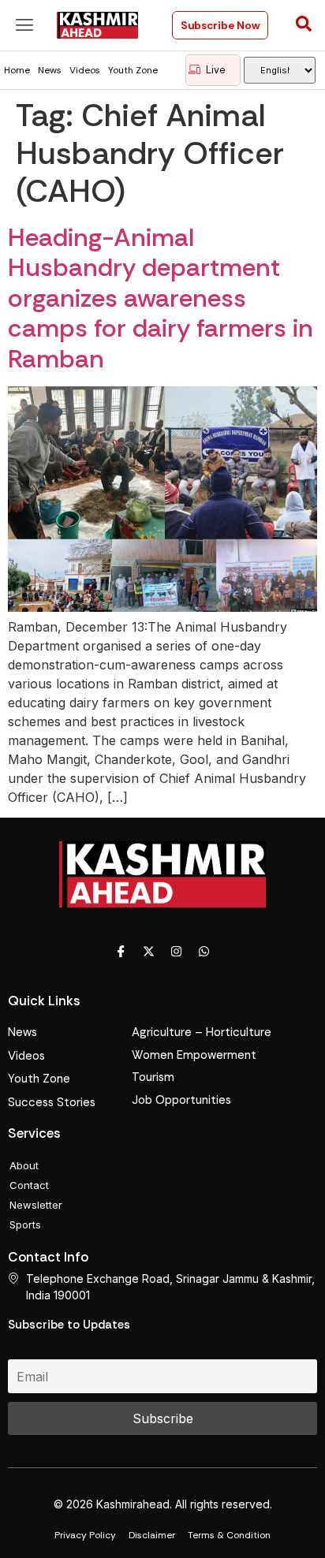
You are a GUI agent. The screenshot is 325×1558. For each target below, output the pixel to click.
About (24, 1165)
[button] (24, 24)
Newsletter (35, 1204)
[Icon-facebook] (121, 951)
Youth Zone (133, 70)
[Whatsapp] (204, 951)
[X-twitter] (149, 951)
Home (17, 70)
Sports (25, 1224)
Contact (29, 1185)
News (50, 70)
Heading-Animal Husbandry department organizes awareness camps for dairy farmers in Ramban (160, 298)
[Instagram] (177, 951)
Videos (84, 70)
